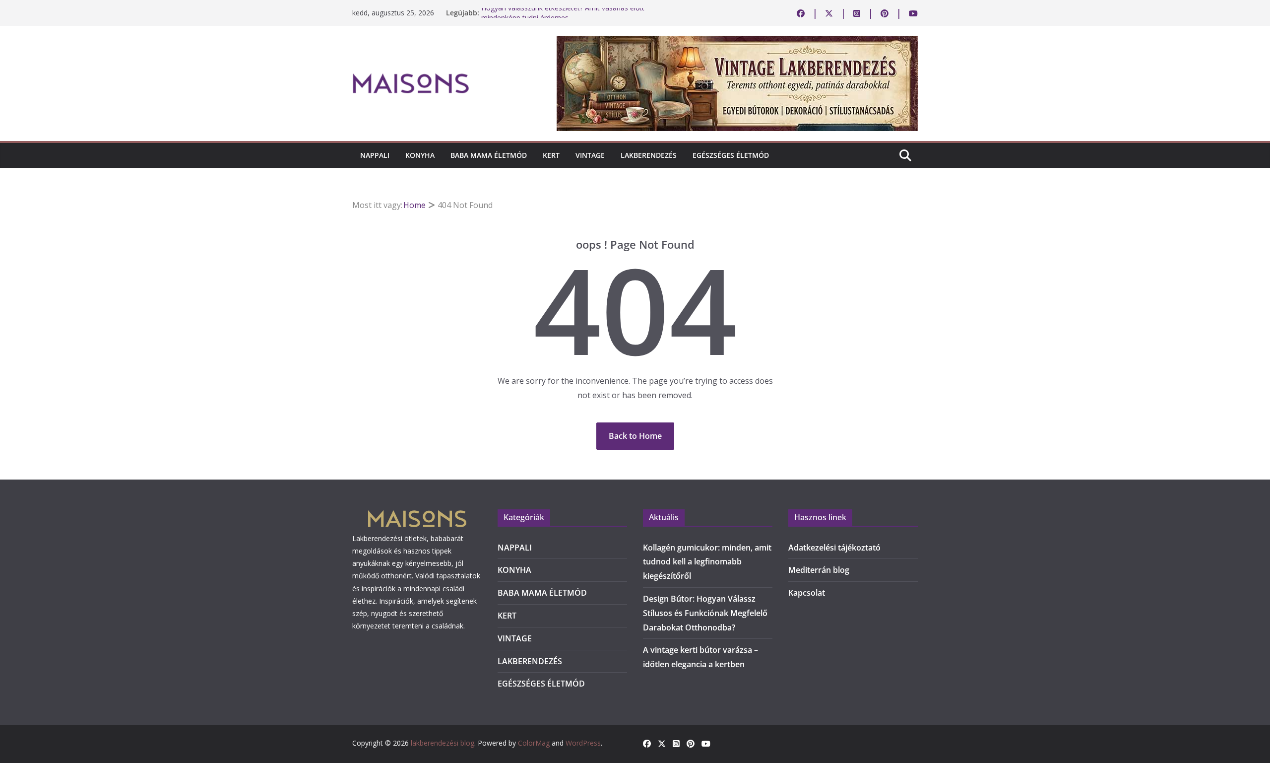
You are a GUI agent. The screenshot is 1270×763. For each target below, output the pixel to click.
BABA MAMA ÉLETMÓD (488, 155)
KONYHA (420, 155)
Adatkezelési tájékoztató (834, 547)
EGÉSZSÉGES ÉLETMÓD (731, 155)
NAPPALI (374, 155)
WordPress (583, 743)
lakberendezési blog (442, 743)
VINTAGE (590, 155)
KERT (551, 155)
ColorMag (534, 743)
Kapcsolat (806, 592)
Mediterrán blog (818, 569)
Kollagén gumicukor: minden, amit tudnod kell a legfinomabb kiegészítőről (707, 562)
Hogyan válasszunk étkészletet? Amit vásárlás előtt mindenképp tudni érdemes (562, 17)
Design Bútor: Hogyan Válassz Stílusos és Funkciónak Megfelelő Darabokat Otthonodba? (705, 613)
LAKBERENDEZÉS (649, 155)
